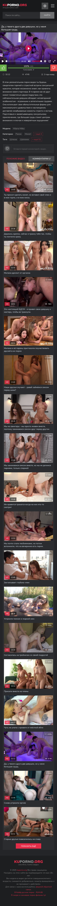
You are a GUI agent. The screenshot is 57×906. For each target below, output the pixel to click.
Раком (18, 134)
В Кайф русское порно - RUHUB (28, 892)
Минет (28, 134)
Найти (47, 15)
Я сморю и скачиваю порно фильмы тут (28, 895)
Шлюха (13, 139)
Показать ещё (28, 846)
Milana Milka (18, 128)
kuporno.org (22, 870)
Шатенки (24, 139)
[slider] (13, 61)
